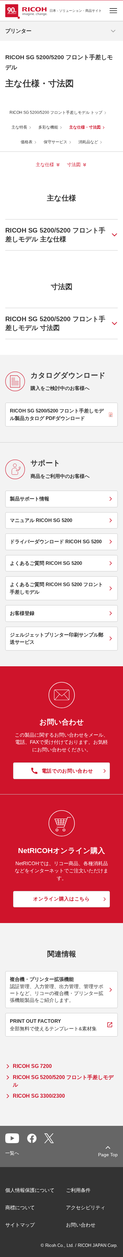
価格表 (26, 142)
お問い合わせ (80, 1225)
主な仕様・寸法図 (85, 127)
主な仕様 (45, 164)
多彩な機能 (48, 127)
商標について (20, 1207)
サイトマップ (20, 1225)
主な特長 (19, 127)
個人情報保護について (29, 1190)
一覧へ (12, 1153)
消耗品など (88, 142)
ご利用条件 (78, 1190)
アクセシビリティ (85, 1207)
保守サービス (55, 142)
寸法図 (74, 164)
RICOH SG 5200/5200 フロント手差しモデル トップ (56, 112)
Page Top (108, 1154)
